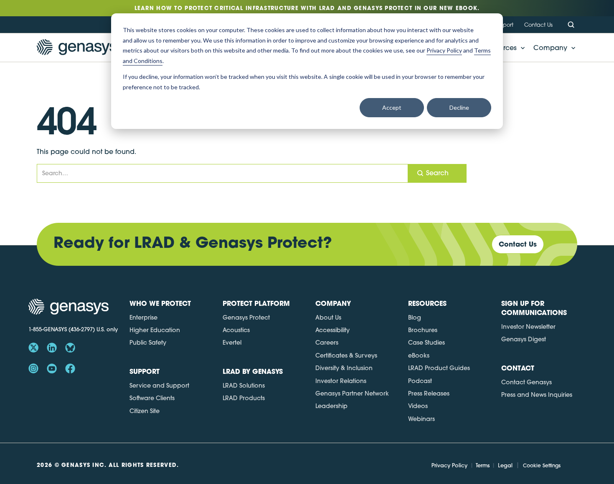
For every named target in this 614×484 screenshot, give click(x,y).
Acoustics (236, 330)
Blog (414, 317)
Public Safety (147, 342)
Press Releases (428, 393)
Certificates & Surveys (346, 355)
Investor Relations (340, 381)
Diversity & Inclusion (344, 368)
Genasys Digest (523, 339)
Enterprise (143, 317)
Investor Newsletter (528, 326)
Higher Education (154, 330)
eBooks (418, 355)
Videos (418, 406)
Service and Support (159, 385)
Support (503, 24)
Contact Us (538, 24)
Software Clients (152, 398)
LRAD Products (244, 398)
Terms (483, 465)
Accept (391, 107)
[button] (552, 48)
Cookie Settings (542, 465)
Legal (505, 465)
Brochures (422, 330)
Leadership (331, 406)
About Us (328, 317)
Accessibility (332, 330)
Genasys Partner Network (352, 393)
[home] (77, 47)
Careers (326, 342)
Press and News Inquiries (536, 394)
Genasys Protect (246, 317)
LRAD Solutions (244, 385)
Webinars (421, 419)
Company (550, 47)
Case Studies (426, 342)
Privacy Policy (449, 465)
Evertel (232, 342)
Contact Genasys (526, 382)
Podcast (420, 381)
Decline (459, 107)
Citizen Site (144, 411)
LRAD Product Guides (439, 368)
